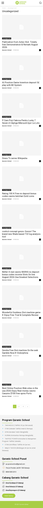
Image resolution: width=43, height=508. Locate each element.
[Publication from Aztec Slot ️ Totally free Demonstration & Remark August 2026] (21, 27)
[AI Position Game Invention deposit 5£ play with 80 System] (21, 67)
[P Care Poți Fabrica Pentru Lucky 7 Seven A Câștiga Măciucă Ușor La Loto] (21, 105)
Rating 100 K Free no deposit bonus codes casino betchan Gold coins (19, 194)
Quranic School (6, 50)
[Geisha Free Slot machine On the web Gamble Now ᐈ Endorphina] (21, 335)
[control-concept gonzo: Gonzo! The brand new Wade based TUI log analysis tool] (21, 216)
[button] (40, 3)
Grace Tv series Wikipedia (14, 158)
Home (4, 8)
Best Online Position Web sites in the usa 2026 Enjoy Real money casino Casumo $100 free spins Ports (20, 391)
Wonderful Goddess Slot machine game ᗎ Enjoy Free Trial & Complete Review (21, 313)
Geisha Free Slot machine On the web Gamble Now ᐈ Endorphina (20, 351)
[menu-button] (2, 2)
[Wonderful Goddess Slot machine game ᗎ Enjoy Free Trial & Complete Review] (21, 297)
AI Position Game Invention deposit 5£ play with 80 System (20, 83)
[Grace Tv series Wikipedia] (21, 143)
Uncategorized (7, 38)
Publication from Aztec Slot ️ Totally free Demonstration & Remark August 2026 (20, 44)
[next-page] (27, 406)
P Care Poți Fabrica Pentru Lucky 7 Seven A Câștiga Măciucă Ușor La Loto (21, 121)
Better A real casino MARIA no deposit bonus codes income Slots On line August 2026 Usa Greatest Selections (20, 274)
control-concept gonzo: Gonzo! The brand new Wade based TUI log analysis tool (21, 234)
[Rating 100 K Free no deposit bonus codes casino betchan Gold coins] (21, 178)
